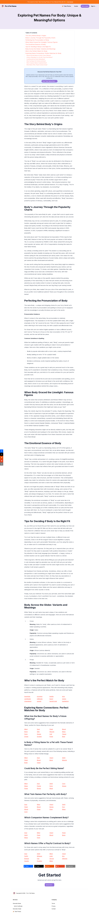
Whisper (39, 856)
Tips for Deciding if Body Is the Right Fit (38, 46)
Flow (51, 809)
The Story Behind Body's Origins (35, 35)
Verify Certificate (18, 906)
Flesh (51, 729)
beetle (52, 696)
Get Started (70, 2)
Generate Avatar (17, 908)
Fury (63, 807)
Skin (38, 731)
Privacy (53, 906)
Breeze (26, 858)
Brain (26, 762)
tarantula (27, 696)
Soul (38, 729)
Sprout (52, 858)
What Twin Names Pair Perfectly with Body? (36, 61)
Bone (26, 731)
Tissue (64, 734)
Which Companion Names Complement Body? (37, 62)
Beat (63, 736)
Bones (39, 788)
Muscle (52, 731)
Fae (38, 858)
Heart (51, 758)
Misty (51, 861)
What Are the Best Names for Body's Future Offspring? (39, 55)
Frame (39, 786)
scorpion (39, 696)
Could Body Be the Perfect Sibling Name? (36, 59)
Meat (51, 788)
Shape (39, 734)
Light (51, 856)
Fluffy (26, 856)
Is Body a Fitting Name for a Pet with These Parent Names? (40, 57)
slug (63, 696)
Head (38, 762)
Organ (26, 736)
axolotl (39, 701)
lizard (51, 699)
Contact (54, 908)
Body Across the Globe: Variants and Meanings (40, 49)
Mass (64, 731)
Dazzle (26, 861)
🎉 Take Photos (66, 6)
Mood (26, 809)
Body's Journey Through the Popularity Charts (40, 38)
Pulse (51, 736)
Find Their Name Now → (49, 81)
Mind (25, 729)
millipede (39, 699)
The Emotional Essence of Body (35, 44)
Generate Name (17, 903)
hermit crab (53, 701)
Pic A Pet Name (30, 893)
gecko (64, 699)
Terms (53, 903)
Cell (51, 734)
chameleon (27, 701)
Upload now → (49, 884)
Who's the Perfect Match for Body (36, 51)
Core (63, 783)
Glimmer (64, 858)
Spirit (63, 758)
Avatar (76, 6)
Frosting (39, 861)
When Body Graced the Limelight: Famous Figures (41, 42)
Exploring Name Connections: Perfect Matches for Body (43, 53)
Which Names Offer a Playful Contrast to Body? (37, 64)
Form (26, 734)
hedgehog (65, 701)
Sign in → (93, 6)
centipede (27, 699)
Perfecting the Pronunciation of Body (37, 40)
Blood (64, 729)
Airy (63, 856)
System (39, 736)
